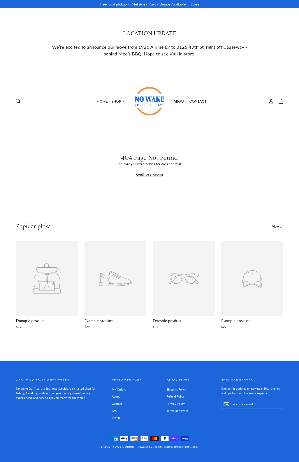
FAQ (115, 410)
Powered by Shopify (150, 446)
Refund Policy (176, 396)
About (116, 396)
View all (277, 226)
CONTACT (197, 101)
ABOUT (180, 101)
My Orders (119, 389)
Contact (117, 403)
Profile (116, 417)
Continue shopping (149, 174)
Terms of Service (178, 410)
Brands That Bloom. (186, 446)
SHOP (116, 101)
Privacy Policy (176, 403)
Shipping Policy (176, 389)
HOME (102, 101)
